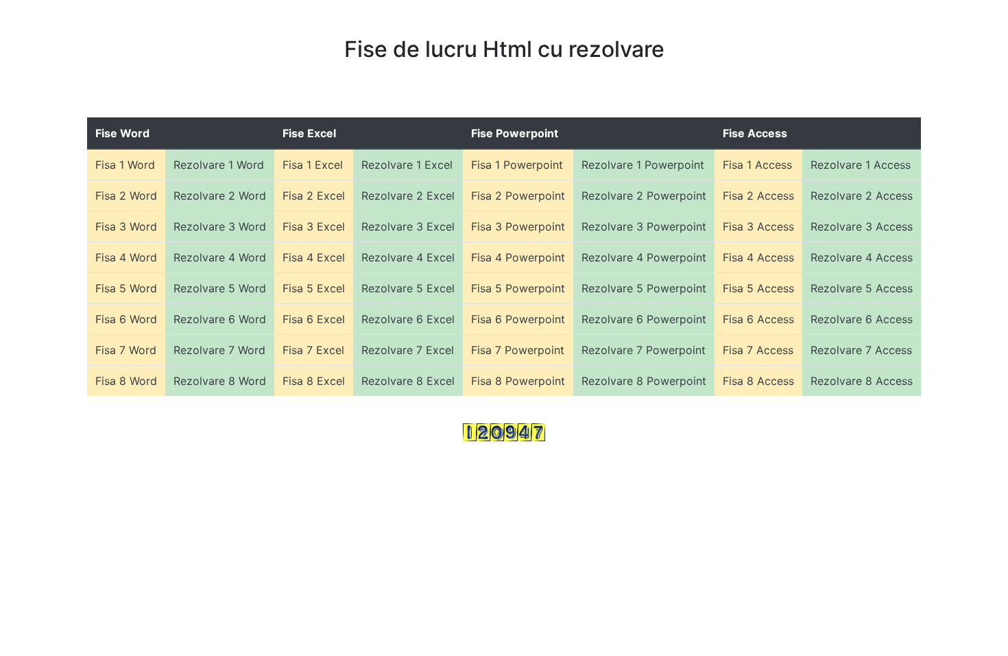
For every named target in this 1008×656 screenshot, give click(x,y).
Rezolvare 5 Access (862, 288)
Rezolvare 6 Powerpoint (643, 319)
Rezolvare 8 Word (219, 381)
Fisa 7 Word (125, 350)
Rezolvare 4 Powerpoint (643, 257)
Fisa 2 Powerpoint (518, 195)
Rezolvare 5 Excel (408, 288)
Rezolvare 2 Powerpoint (643, 195)
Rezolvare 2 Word (219, 195)
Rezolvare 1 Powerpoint (642, 165)
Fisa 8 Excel (314, 381)
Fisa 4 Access (758, 257)
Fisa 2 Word (126, 195)
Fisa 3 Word (126, 226)
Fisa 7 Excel (313, 350)
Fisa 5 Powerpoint (518, 288)
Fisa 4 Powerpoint (518, 257)
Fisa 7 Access (758, 350)
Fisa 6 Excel (314, 319)
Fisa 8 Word (126, 381)
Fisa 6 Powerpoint (518, 319)
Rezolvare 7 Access (861, 350)
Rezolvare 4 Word (219, 257)
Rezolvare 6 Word (219, 319)
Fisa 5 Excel (314, 288)
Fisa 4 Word (126, 257)
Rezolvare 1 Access (861, 165)
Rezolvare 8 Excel (408, 381)
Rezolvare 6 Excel (408, 319)
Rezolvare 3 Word (219, 226)
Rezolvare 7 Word (219, 350)
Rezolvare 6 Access (862, 319)
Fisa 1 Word (125, 165)
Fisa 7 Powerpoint (517, 350)
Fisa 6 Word (126, 319)
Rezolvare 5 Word (219, 288)
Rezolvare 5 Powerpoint (643, 288)
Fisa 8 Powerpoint (518, 381)
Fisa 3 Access (758, 226)
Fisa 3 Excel (314, 226)
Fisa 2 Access (758, 195)
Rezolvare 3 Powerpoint (643, 226)
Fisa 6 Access (758, 319)
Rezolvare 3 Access (862, 226)
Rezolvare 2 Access (862, 195)
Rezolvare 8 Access (862, 381)
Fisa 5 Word (126, 288)
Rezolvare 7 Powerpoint (643, 350)
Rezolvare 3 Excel (408, 226)
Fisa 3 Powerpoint (518, 226)
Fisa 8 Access (758, 381)
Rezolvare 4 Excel (408, 257)
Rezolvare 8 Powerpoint (643, 381)
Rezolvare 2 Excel (408, 195)
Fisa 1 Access (757, 165)
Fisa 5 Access (758, 288)
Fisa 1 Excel (313, 165)
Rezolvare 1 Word (218, 165)
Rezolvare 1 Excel (407, 165)
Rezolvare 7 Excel (407, 350)
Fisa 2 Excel (314, 195)
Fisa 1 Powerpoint (517, 165)
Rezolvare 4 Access (862, 257)
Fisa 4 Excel (314, 257)
